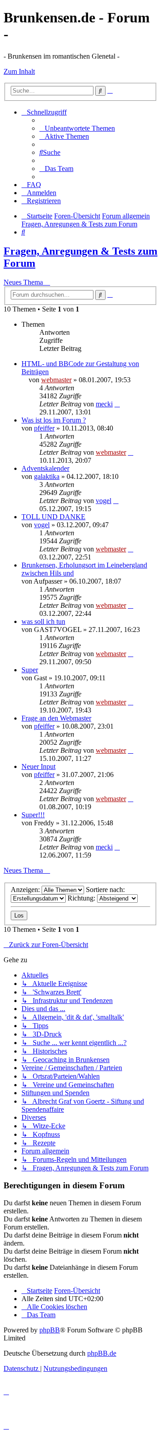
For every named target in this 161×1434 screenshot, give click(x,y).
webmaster (56, 380)
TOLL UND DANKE (53, 517)
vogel (103, 500)
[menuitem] (77, 128)
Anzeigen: (26, 889)
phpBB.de (101, 1353)
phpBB (49, 1330)
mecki (104, 404)
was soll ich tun (43, 621)
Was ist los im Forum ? (53, 420)
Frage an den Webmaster (56, 718)
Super (29, 670)
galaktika (46, 476)
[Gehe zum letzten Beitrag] (117, 404)
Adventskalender (45, 468)
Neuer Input (38, 766)
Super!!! (33, 815)
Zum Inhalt (19, 71)
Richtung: (82, 898)
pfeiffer (44, 428)
